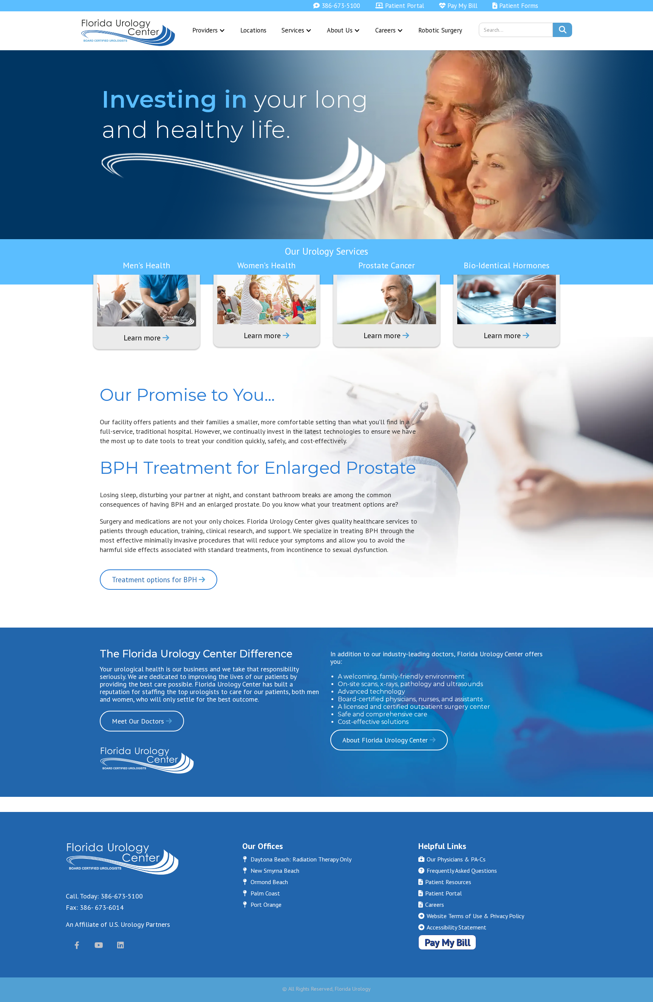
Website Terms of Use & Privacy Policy (471, 916)
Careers (431, 904)
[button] (209, 30)
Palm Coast (261, 893)
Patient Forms (515, 6)
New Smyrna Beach (271, 870)
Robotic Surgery (440, 30)
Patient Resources (444, 882)
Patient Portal (399, 6)
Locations (253, 30)
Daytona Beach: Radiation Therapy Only (297, 859)
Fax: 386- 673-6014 (95, 907)
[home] (128, 32)
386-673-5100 (336, 6)
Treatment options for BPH (158, 579)
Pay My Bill (458, 6)
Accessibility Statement (452, 927)
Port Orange (262, 904)
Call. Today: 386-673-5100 (104, 896)
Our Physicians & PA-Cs (452, 859)
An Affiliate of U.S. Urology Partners (118, 924)
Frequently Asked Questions (457, 870)
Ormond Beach (265, 882)
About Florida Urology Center (389, 740)
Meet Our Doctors (142, 721)
